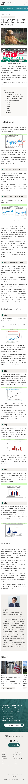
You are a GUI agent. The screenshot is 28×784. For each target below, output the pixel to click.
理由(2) (7, 104)
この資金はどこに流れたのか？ (13, 94)
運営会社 (3, 761)
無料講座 (4, 756)
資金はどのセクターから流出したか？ (14, 96)
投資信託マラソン (16, 763)
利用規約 (8, 774)
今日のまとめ (7, 112)
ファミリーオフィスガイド (18, 758)
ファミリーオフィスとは (17, 761)
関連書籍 (3, 763)
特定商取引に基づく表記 (17, 774)
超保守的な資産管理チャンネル (12, 63)
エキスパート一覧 (16, 754)
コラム (14, 756)
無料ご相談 (13, 745)
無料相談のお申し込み (14, 725)
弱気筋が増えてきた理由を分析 (11, 100)
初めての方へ (5, 753)
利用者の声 (4, 758)
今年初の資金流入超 (9, 92)
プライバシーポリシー (14, 776)
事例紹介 (4, 754)
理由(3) (7, 106)
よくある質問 (15, 765)
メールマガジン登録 (6, 765)
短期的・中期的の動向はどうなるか (14, 98)
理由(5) (7, 110)
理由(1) (7, 102)
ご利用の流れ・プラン (17, 753)
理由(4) (7, 108)
